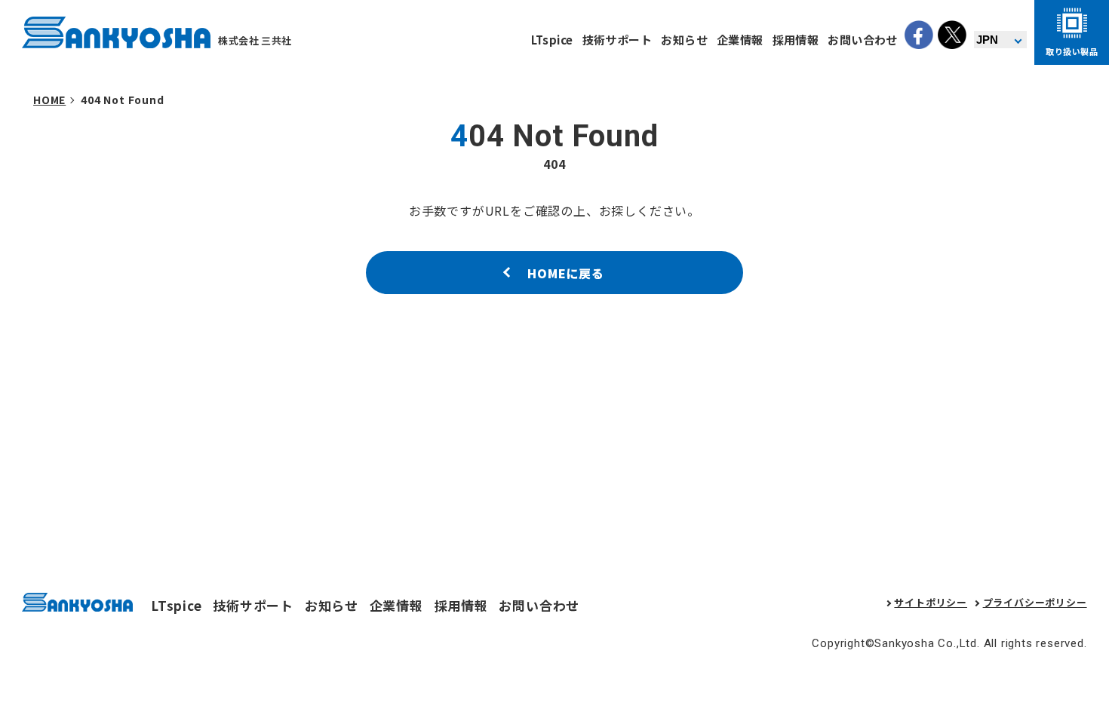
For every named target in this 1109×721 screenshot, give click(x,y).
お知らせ (684, 40)
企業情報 (740, 40)
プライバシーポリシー (1035, 602)
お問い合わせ (863, 40)
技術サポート (617, 40)
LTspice (552, 40)
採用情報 (796, 40)
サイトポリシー (930, 602)
